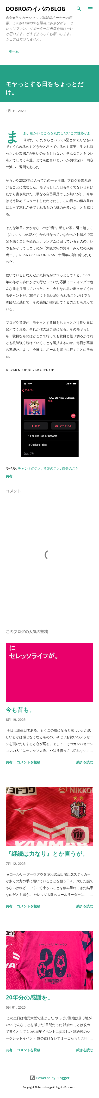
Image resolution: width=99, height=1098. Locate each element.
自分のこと (70, 468)
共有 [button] (9, 476)
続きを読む (84, 762)
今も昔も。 (20, 709)
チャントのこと (29, 468)
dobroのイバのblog (36, 9)
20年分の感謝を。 (29, 997)
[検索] (79, 9)
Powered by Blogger (52, 1078)
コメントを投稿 (28, 762)
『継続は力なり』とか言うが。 (47, 853)
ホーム (14, 51)
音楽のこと (51, 468)
